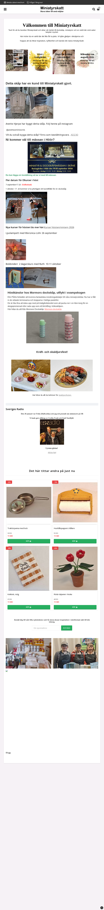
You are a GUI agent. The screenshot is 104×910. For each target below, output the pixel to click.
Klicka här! (52, 452)
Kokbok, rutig (13, 594)
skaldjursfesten (65, 395)
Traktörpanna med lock (17, 528)
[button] (98, 9)
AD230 (74, 134)
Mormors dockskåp (53, 309)
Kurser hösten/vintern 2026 (59, 227)
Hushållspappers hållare (64, 528)
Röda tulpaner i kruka (63, 594)
